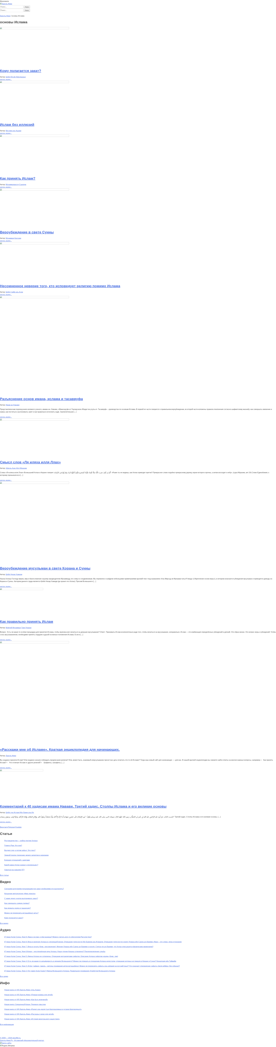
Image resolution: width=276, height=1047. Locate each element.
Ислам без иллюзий (17, 124)
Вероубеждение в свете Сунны (27, 232)
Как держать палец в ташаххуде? (17, 908)
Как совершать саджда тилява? (17, 903)
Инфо (62, 13)
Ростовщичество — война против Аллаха (21, 841)
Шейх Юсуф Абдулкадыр (16, 77)
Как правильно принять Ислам (26, 621)
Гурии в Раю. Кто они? (13, 845)
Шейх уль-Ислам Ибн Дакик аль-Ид (20, 812)
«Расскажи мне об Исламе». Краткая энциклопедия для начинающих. (60, 749)
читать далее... (6, 79)
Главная (3, 13)
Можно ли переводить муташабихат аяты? (21, 913)
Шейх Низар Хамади (14, 574)
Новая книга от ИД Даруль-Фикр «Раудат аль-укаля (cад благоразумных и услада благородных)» (43, 1009)
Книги (47, 13)
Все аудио (4, 976)
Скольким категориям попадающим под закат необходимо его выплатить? (34, 889)
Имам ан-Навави (12, 405)
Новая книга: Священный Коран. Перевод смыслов (25, 1004)
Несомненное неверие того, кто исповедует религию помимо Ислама (60, 286)
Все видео (4, 923)
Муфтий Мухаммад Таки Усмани (18, 628)
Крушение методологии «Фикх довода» (20, 894)
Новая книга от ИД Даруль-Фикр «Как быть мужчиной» (26, 1000)
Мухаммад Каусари (13, 238)
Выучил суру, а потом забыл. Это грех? (19, 850)
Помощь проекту (72, 13)
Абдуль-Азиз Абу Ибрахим (16, 468)
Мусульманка (29, 13)
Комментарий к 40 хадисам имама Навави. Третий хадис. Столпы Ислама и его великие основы (83, 806)
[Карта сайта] (5, 1043)
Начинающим (12, 13)
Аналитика (40, 13)
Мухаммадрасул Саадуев (16, 184)
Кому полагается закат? (20, 71)
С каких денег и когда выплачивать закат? (21, 898)
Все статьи (4, 875)
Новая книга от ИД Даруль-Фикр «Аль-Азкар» (22, 990)
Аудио (51, 13)
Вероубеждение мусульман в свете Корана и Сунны (45, 568)
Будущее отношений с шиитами (17, 860)
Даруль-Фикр (11, 756)
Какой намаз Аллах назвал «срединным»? (21, 865)
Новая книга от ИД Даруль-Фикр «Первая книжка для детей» (28, 995)
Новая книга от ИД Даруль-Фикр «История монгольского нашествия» (32, 1019)
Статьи (21, 13)
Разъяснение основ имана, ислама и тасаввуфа (41, 399)
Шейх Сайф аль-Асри (14, 292)
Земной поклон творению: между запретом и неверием (26, 855)
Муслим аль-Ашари (13, 131)
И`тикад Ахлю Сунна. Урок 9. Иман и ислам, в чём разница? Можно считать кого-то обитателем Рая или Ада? (48, 937)
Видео (57, 13)
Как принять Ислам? (17, 178)
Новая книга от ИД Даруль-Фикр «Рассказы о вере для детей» (29, 1014)
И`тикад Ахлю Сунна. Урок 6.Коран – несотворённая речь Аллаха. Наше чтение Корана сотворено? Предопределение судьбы (54, 951)
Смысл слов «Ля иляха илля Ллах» (30, 462)
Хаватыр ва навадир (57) (14, 870)
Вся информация (7, 1024)
